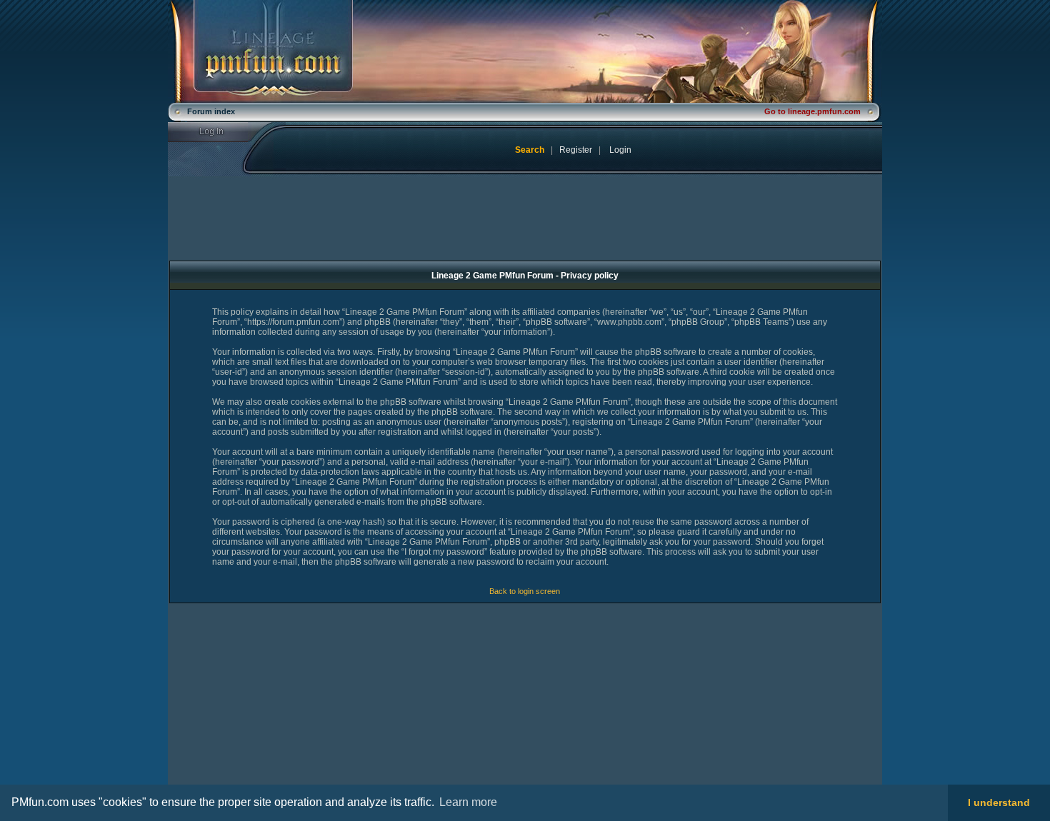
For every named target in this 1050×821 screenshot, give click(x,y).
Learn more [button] (468, 802)
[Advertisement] (287, 704)
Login (220, 132)
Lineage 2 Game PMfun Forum (525, 51)
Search (529, 150)
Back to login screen (524, 591)
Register (575, 150)
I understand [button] (999, 802)
